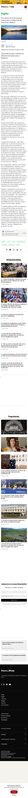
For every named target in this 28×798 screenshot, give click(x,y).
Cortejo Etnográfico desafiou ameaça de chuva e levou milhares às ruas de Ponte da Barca (13, 265)
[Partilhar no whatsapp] (14, 249)
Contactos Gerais (6, 728)
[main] (14, 337)
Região (3, 697)
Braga (2, 695)
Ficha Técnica (4, 713)
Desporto (3, 699)
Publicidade (4, 720)
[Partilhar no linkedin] (17, 249)
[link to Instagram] (4, 684)
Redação (3, 734)
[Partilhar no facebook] (6, 249)
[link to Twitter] (7, 684)
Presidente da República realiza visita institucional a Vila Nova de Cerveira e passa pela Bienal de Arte (13, 325)
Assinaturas (4, 718)
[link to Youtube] (10, 684)
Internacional (4, 705)
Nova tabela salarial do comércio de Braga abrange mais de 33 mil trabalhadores (13, 456)
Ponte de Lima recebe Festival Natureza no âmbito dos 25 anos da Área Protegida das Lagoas (13, 335)
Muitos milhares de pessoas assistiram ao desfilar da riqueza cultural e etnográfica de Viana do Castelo (13, 290)
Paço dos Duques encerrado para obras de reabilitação (13, 315)
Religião (3, 701)
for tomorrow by (6, 756)
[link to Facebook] (1, 684)
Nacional (3, 703)
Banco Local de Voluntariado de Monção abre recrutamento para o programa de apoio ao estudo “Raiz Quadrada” (13, 364)
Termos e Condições (5, 752)
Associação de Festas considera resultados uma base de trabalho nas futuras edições (13, 438)
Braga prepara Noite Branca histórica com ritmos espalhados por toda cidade (13, 421)
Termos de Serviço (16, 604)
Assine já (14, 792)
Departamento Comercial (8, 739)
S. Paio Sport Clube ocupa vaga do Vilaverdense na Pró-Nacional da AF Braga (12, 480)
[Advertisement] (14, 390)
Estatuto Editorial (5, 716)
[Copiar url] (21, 249)
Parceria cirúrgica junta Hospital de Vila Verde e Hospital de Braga (13, 505)
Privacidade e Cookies (5, 751)
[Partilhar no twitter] (10, 249)
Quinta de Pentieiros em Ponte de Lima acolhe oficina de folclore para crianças (13, 355)
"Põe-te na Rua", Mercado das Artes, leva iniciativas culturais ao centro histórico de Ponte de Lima (12, 345)
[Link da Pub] (14, 2)
